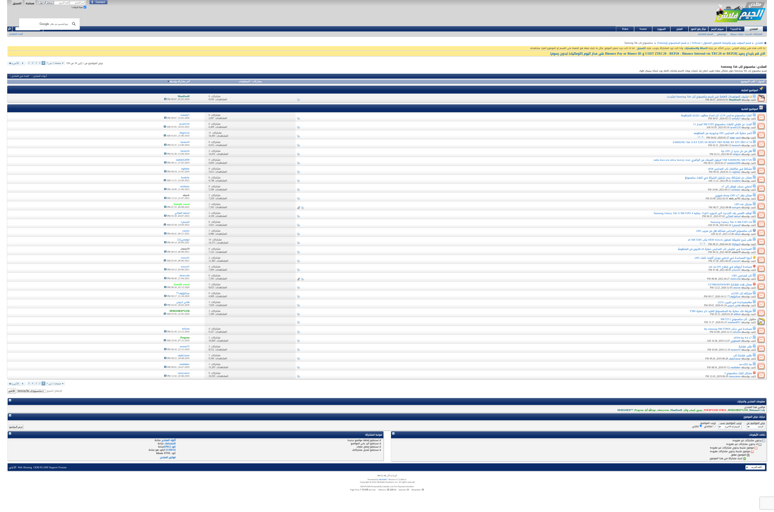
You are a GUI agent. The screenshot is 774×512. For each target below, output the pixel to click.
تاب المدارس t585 (742, 275)
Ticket (625, 29)
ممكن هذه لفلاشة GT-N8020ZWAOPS (730, 284)
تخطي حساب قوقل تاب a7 (737, 186)
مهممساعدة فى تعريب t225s (735, 302)
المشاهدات (244, 81)
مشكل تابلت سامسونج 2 (738, 373)
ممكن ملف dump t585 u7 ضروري (733, 195)
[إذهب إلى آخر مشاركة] (165, 99)
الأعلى (11, 391)
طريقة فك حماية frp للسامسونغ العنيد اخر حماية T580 (721, 311)
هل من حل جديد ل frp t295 (736, 151)
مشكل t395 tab (743, 204)
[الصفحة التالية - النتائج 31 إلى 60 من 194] (22, 63)
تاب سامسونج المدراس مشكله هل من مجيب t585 (724, 230)
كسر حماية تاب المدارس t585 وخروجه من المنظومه (723, 133)
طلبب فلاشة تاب (742, 355)
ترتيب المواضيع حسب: (730, 423)
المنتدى (754, 29)
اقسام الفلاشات (705, 34)
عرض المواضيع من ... (754, 423)
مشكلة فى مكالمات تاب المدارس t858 (730, 168)
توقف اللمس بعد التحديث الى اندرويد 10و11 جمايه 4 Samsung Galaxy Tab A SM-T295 (703, 213)
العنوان (761, 81)
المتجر (679, 29)
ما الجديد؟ (735, 29)
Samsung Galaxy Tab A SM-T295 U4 (731, 222)
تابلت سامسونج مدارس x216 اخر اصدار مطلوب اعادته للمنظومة (716, 115)
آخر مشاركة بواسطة (180, 81)
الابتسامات (170, 443)
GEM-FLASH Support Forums (50, 467)
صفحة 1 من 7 (53, 63)
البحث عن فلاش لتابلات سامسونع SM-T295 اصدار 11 (722, 124)
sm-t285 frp (745, 364)
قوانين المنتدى (168, 457)
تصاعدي (708, 426)
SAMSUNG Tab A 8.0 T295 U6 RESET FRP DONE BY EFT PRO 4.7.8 (712, 142)
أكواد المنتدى (168, 440)
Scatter (643, 29)
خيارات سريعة (736, 34)
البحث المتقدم (16, 34)
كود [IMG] (170, 446)
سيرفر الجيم (717, 29)
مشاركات (257, 81)
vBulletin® (383, 480)
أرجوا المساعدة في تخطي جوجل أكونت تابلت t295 (723, 257)
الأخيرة (15, 63)
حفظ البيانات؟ (77, 7)
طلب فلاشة (745, 346)
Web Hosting (25, 467)
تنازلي (695, 426)
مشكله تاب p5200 (741, 293)
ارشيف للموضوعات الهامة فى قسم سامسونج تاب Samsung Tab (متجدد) (708, 96)
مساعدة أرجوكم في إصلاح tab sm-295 (730, 266)
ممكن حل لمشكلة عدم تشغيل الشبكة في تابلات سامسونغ (718, 177)
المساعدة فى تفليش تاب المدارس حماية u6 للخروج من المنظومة (715, 249)
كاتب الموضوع (748, 81)
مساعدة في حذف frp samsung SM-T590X (728, 328)
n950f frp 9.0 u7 (743, 337)
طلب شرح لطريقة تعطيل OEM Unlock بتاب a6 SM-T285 (720, 239)
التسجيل (17, 3)
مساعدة (30, 3)
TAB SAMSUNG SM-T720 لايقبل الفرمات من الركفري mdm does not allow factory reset (703, 159)
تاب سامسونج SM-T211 (734, 319)
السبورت (661, 29)
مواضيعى (721, 34)
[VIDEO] (171, 450)
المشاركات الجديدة (753, 34)
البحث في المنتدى (20, 76)
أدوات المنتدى (40, 76)
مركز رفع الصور (698, 29)
